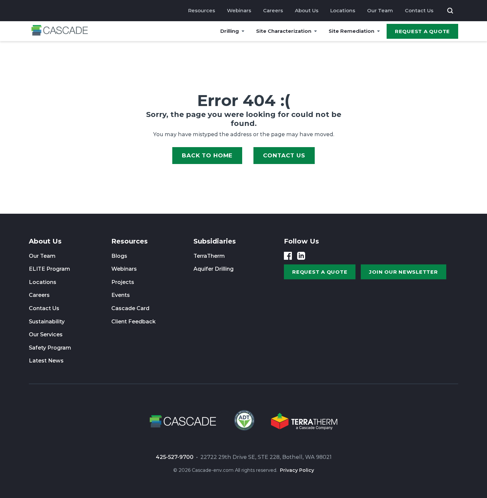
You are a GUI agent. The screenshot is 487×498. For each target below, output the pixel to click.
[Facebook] (288, 256)
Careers (273, 10)
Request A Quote (422, 31)
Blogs (119, 256)
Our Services (46, 334)
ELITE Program (49, 269)
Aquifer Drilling (213, 269)
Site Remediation (351, 31)
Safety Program (50, 348)
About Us (306, 10)
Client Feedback (133, 321)
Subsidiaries (214, 241)
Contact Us (419, 10)
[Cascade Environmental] (59, 31)
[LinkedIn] (301, 256)
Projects (122, 282)
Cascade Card (130, 308)
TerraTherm (209, 256)
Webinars (239, 10)
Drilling (229, 31)
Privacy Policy (297, 470)
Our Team (380, 10)
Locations (342, 10)
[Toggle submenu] (243, 31)
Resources (201, 10)
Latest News (46, 361)
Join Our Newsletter (403, 272)
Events (120, 295)
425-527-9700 (174, 457)
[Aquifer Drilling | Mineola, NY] (243, 422)
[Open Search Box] (450, 11)
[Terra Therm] (304, 422)
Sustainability (47, 321)
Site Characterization (283, 31)
